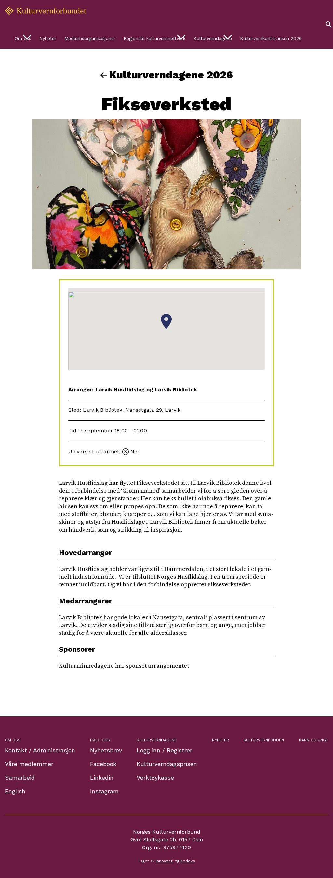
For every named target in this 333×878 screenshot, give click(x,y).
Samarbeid (20, 777)
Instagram (104, 791)
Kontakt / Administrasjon (40, 750)
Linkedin (101, 777)
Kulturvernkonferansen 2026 (271, 38)
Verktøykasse (155, 777)
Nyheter (47, 38)
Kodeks (187, 861)
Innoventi (164, 861)
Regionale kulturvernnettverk (154, 38)
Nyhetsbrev (106, 750)
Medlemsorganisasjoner (89, 38)
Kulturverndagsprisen (167, 763)
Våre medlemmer (29, 763)
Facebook (103, 763)
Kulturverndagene (212, 38)
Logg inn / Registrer (164, 750)
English (15, 791)
